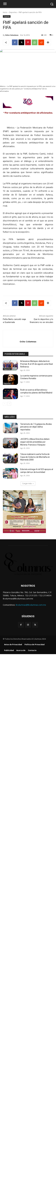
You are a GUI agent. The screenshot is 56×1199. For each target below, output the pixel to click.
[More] (48, 42)
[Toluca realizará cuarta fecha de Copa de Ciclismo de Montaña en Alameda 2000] (10, 458)
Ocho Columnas (11, 35)
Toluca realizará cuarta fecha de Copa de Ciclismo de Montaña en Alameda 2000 (35, 457)
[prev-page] (4, 404)
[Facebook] (15, 42)
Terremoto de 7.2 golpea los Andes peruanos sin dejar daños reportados (36, 427)
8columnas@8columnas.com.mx (31, 604)
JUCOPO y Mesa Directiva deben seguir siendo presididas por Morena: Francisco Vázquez (35, 442)
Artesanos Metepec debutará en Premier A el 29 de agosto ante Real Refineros (36, 364)
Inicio (5, 12)
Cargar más (27, 483)
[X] (21, 42)
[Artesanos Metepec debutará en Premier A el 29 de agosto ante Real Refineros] (10, 365)
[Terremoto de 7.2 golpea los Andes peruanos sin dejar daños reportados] (10, 428)
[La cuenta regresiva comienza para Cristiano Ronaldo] (10, 379)
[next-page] (9, 404)
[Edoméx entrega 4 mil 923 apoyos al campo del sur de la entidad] (10, 473)
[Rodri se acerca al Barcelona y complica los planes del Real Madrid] (10, 394)
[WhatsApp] (34, 42)
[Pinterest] (28, 42)
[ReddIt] (41, 42)
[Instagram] (28, 625)
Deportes (13, 12)
